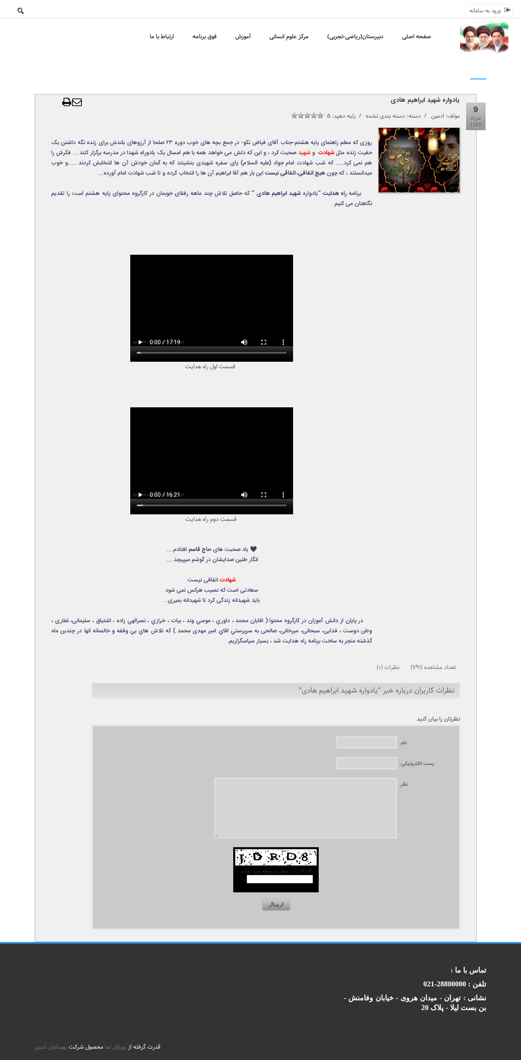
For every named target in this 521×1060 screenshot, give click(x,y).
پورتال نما (115, 1047)
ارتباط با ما (162, 36)
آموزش (243, 36)
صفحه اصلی (416, 36)
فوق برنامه (205, 36)
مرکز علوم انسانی (289, 36)
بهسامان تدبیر (51, 1047)
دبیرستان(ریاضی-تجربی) (355, 36)
